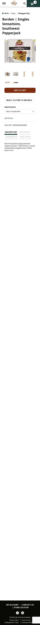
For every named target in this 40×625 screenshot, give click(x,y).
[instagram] (22, 613)
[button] (7, 74)
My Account (12, 605)
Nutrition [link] (24, 132)
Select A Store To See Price (19, 100)
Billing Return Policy (12, 622)
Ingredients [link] (11, 137)
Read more (8, 150)
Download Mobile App (29, 622)
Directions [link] (25, 137)
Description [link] (11, 132)
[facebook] (17, 613)
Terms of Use (26, 620)
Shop (13, 13)
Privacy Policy (14, 620)
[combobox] (20, 111)
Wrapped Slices (25, 13)
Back (6, 13)
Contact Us (28, 605)
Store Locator (21, 607)
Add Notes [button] (8, 118)
